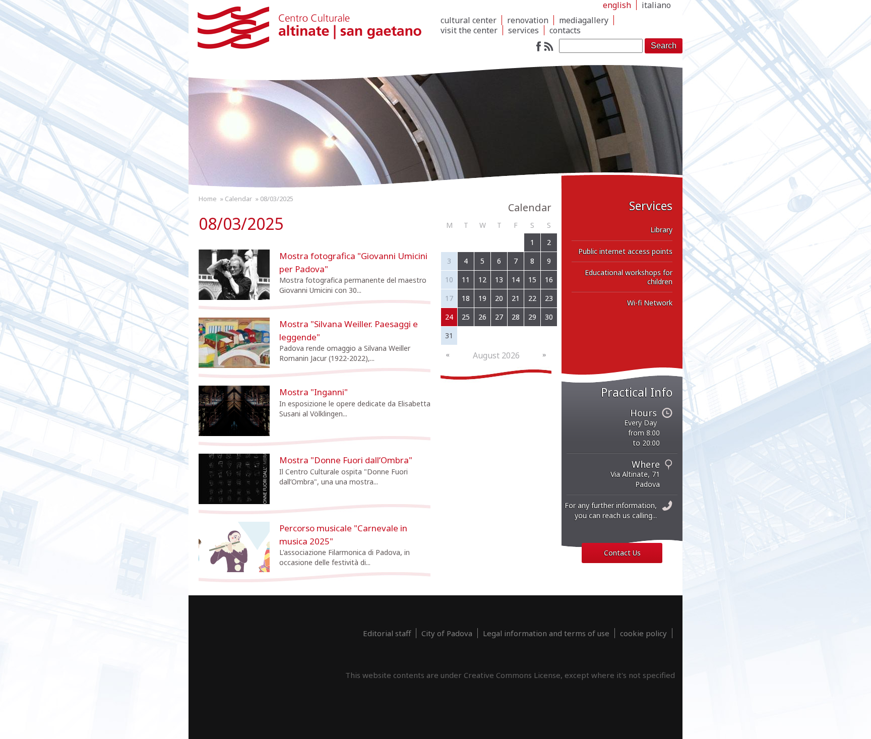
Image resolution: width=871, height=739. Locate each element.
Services (523, 30)
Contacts (565, 30)
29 (532, 317)
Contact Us (622, 553)
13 (499, 279)
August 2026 (496, 355)
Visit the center (469, 30)
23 (549, 298)
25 (466, 317)
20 (499, 298)
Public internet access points (625, 251)
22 (532, 298)
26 (482, 317)
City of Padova (446, 633)
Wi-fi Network (649, 302)
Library (661, 229)
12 (482, 279)
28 (516, 317)
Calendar (238, 198)
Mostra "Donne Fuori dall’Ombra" (345, 460)
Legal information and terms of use (546, 633)
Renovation (527, 20)
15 (532, 279)
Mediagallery (583, 20)
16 (549, 279)
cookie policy (643, 633)
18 (466, 298)
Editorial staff (387, 633)
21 (516, 298)
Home (208, 198)
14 (516, 279)
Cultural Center (468, 20)
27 (499, 317)
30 (549, 317)
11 (466, 279)
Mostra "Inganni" (313, 392)
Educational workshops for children (628, 277)
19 (482, 298)
